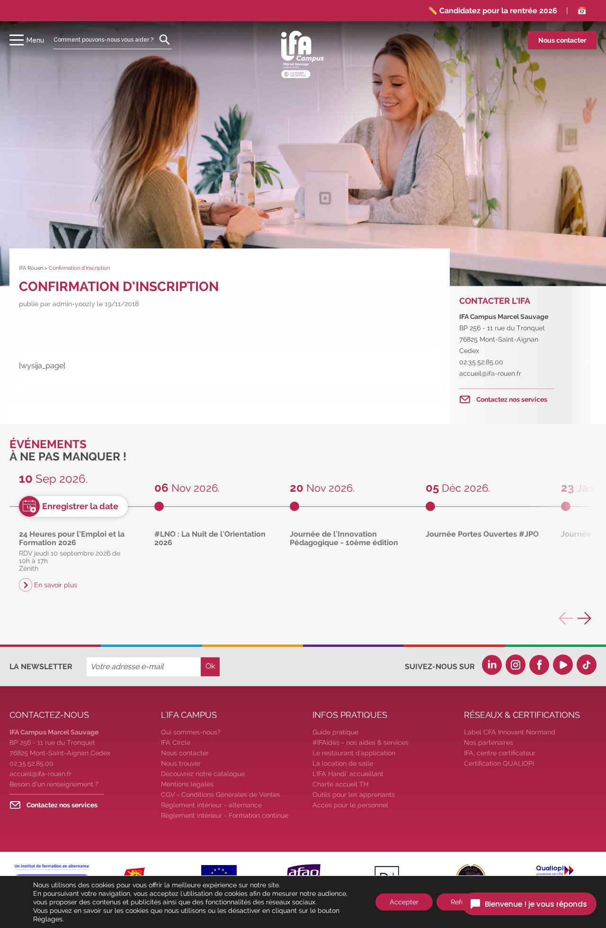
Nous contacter (562, 40)
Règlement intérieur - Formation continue (224, 815)
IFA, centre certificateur (499, 753)
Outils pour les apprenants (353, 794)
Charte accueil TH (340, 784)
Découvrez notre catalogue (203, 774)
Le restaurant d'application (353, 753)
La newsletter (40, 666)
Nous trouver (181, 763)
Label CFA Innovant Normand (509, 732)
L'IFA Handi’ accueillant (347, 774)
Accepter (404, 902)
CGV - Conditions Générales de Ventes (220, 794)
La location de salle (342, 763)
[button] (585, 618)
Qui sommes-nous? (191, 732)
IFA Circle (175, 742)
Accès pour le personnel (350, 805)
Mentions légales (187, 784)
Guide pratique (335, 732)
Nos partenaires (488, 742)
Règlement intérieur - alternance (211, 805)
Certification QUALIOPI (499, 763)
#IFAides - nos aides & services (360, 742)
